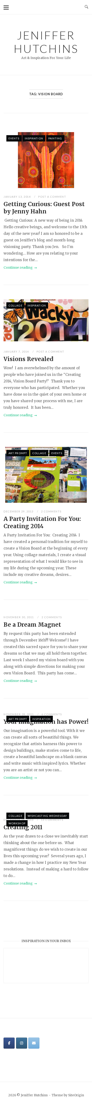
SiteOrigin (76, 1095)
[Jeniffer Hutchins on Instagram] (21, 1043)
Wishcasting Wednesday (47, 815)
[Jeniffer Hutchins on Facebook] (9, 1043)
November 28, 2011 (19, 714)
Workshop (16, 823)
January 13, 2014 (18, 196)
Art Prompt (17, 453)
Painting (55, 138)
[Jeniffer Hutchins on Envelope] (33, 1043)
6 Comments (52, 714)
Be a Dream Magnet (32, 624)
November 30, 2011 (19, 617)
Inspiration (34, 138)
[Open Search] (86, 7)
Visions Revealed (28, 359)
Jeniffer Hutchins (46, 41)
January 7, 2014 (17, 351)
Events (14, 138)
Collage (15, 305)
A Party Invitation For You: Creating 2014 (42, 522)
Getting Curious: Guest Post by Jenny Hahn (44, 208)
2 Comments (51, 511)
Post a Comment (52, 196)
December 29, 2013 (19, 511)
